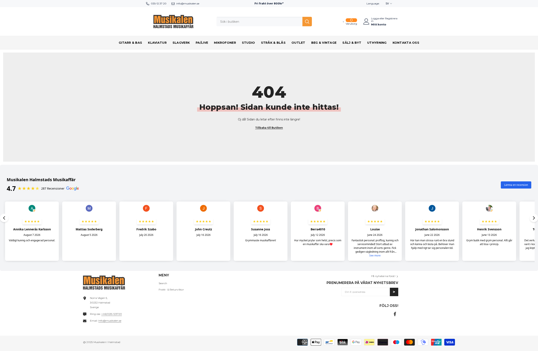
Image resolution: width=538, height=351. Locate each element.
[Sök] (264, 21)
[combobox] (259, 21)
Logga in (375, 19)
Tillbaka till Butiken (269, 127)
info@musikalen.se (187, 3)
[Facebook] (395, 314)
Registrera (391, 18)
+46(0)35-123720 (111, 313)
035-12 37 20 (158, 3)
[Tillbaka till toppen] (527, 344)
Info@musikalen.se (109, 320)
